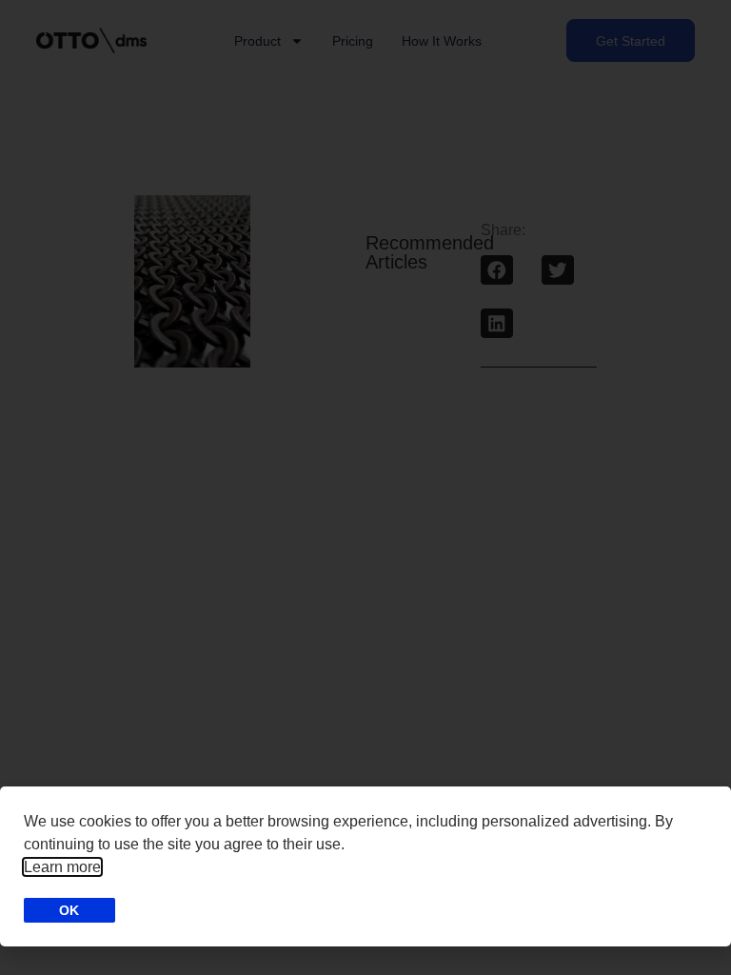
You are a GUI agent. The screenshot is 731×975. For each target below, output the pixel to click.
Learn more (62, 867)
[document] (365, 487)
